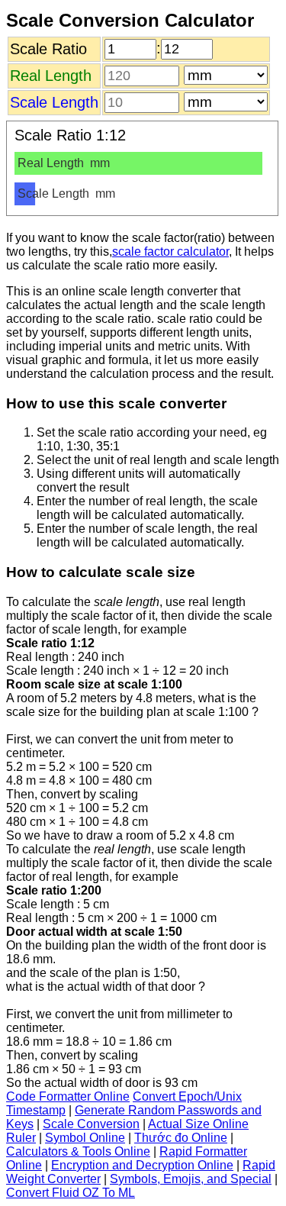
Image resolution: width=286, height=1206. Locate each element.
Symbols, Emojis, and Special (191, 1178)
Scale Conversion (91, 1123)
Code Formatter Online (68, 1096)
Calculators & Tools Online (78, 1151)
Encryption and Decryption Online (142, 1165)
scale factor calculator (170, 251)
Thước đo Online (180, 1137)
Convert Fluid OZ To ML (70, 1192)
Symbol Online (85, 1137)
